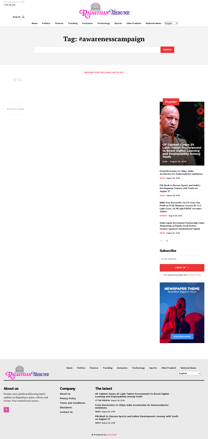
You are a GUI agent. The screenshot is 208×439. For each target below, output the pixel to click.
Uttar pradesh (102, 400)
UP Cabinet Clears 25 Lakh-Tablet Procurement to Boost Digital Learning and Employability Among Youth (181, 151)
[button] (19, 17)
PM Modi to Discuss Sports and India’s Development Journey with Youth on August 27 (180, 188)
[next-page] (166, 241)
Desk (164, 161)
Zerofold (111, 434)
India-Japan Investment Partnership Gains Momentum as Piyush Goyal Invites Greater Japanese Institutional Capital (182, 225)
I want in (180, 267)
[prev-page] (15, 80)
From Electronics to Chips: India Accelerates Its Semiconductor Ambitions (181, 172)
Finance (163, 216)
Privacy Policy (194, 275)
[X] (6, 409)
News (162, 178)
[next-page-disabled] (19, 80)
